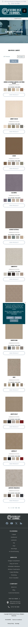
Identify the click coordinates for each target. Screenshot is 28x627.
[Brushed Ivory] (17, 89)
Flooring (7, 18)
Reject (18, 317)
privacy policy (16, 311)
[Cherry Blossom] (21, 421)
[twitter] (16, 523)
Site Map (17, 623)
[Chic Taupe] (17, 126)
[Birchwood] (14, 404)
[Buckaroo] (21, 89)
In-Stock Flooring (14, 551)
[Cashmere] (17, 421)
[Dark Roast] (13, 274)
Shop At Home (14, 563)
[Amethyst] (14, 183)
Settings (14, 320)
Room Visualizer (13, 578)
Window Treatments (14, 569)
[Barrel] (14, 219)
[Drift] (17, 348)
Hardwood (14, 537)
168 (16, 508)
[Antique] (9, 385)
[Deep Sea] (21, 495)
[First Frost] (17, 274)
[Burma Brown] (9, 495)
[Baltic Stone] (14, 478)
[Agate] (14, 72)
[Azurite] (9, 200)
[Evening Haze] (21, 348)
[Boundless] (13, 126)
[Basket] (9, 237)
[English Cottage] (21, 163)
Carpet (11, 18)
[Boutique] (21, 237)
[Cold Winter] (17, 495)
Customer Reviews (13, 593)
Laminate (14, 540)
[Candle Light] (13, 495)
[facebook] (7, 523)
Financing (14, 575)
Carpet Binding (14, 572)
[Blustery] (17, 237)
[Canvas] (14, 256)
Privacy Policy (11, 623)
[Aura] (14, 109)
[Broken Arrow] (21, 385)
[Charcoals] (9, 274)
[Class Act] (13, 163)
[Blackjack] (9, 421)
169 (19, 508)
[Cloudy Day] (13, 348)
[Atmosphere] (9, 89)
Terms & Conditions (17, 619)
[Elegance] (17, 163)
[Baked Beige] (13, 89)
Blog (14, 590)
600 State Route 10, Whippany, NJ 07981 (15, 1)
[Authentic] (14, 330)
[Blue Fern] (13, 237)
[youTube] (11, 523)
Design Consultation (14, 561)
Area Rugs (14, 548)
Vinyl (14, 546)
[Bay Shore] (17, 385)
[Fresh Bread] (21, 274)
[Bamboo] (9, 126)
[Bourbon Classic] (14, 146)
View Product (14, 95)
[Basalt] (13, 200)
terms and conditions (12, 312)
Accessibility (8, 619)
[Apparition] (13, 385)
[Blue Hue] (9, 348)
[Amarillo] (14, 293)
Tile (14, 543)
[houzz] (21, 523)
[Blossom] (21, 200)
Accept (10, 317)
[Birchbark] (17, 200)
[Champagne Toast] (9, 163)
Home (3, 18)
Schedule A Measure (14, 566)
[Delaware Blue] (21, 126)
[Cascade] (13, 421)
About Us (13, 587)
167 (13, 508)
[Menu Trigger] (24, 11)
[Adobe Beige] (14, 367)
